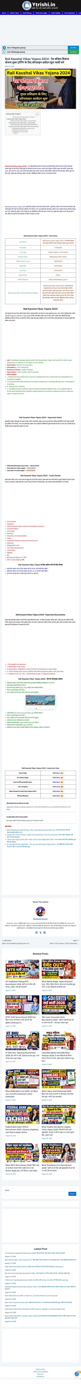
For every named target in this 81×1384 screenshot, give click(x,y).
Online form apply (41, 13)
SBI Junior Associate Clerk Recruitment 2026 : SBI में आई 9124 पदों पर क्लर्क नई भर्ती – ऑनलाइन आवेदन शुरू (58, 1020)
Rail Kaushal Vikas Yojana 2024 (16, 119)
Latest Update (55, 13)
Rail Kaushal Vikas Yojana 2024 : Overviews (23, 117)
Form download (69, 13)
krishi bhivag (27, 13)
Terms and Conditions (40, 1372)
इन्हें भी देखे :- (16, 133)
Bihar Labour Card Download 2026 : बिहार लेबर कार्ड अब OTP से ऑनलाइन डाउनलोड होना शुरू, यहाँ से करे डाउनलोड (57, 1094)
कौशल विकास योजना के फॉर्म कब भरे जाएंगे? (20, 130)
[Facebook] (37, 933)
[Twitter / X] (40, 933)
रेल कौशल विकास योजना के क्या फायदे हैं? (20, 131)
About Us (40, 1374)
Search (7, 1190)
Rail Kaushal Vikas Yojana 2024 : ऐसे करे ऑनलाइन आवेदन (23, 126)
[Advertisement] (40, 31)
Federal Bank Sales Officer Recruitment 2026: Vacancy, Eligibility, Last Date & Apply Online (22, 1129)
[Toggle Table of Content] (36, 114)
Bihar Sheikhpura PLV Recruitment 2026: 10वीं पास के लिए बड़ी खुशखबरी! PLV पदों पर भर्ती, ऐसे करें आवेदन (58, 1168)
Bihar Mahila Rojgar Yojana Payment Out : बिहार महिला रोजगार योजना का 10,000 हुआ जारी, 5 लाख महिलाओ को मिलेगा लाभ (58, 984)
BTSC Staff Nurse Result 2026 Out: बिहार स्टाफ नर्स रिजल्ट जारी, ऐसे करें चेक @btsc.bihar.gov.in (21, 1020)
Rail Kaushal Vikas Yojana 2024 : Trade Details (22, 123)
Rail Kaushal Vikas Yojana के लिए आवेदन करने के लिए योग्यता (24, 124)
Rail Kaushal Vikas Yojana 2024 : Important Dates (23, 121)
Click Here (56, 773)
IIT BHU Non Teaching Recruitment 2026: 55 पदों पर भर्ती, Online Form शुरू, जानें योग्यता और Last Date (22, 1055)
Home (4, 13)
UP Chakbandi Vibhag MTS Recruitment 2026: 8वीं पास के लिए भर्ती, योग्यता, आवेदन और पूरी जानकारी (21, 984)
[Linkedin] (44, 933)
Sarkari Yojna (14, 13)
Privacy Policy (40, 1369)
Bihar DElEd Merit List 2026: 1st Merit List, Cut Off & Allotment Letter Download (22, 1094)
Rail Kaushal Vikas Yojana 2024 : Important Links (23, 128)
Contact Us (40, 1376)
